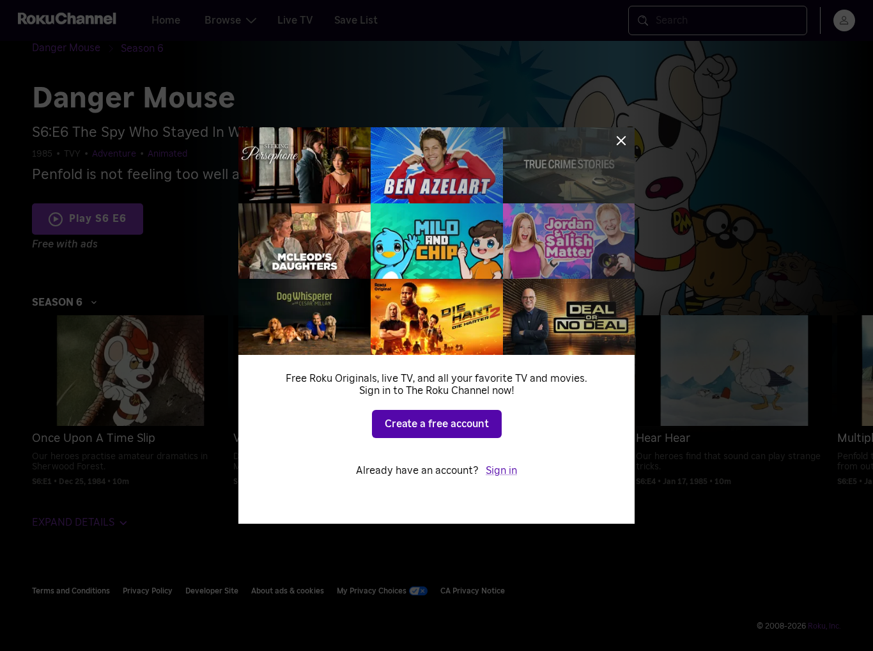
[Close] (621, 140)
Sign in (501, 471)
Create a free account (437, 424)
